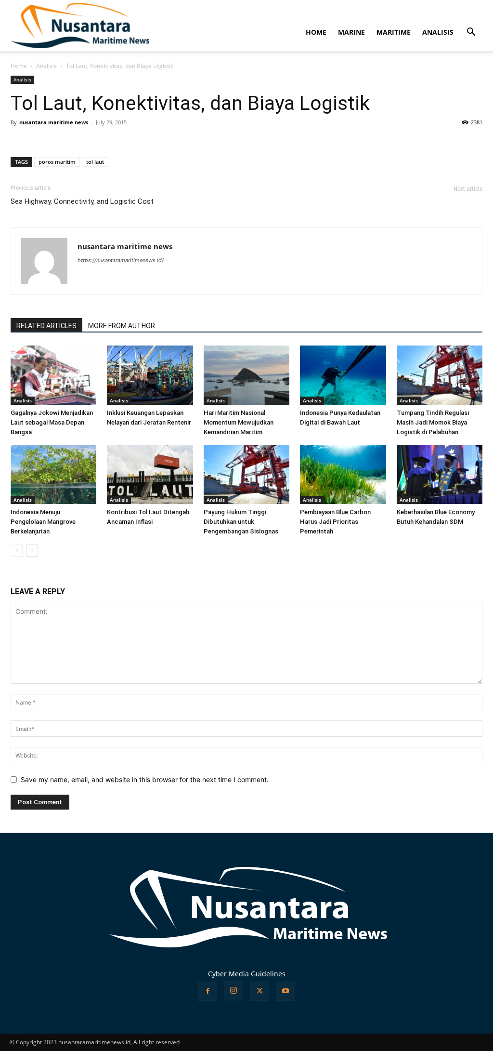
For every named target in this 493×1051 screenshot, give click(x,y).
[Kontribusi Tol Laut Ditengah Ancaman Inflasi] (150, 475)
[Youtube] (285, 991)
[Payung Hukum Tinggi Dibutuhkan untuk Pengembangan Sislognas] (246, 475)
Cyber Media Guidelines (246, 973)
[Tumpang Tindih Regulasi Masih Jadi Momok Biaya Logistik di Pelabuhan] (439, 375)
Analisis (46, 66)
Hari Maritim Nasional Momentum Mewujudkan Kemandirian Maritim (238, 422)
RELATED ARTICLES (46, 326)
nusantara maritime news (53, 122)
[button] (470, 33)
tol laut (95, 161)
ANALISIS (438, 32)
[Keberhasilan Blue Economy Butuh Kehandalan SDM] (439, 475)
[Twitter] (259, 991)
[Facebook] (207, 991)
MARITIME (393, 32)
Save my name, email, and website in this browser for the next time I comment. (145, 779)
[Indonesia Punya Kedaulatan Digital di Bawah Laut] (343, 375)
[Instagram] (233, 990)
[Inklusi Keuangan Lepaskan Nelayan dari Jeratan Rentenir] (150, 375)
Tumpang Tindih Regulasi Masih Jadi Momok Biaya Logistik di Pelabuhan (433, 422)
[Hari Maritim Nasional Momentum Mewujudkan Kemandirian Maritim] (246, 375)
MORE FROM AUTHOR (121, 326)
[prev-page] (17, 551)
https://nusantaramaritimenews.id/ (121, 260)
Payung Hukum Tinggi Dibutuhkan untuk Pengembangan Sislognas (241, 521)
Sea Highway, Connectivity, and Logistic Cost (82, 201)
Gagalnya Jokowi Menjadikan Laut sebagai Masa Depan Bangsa (52, 422)
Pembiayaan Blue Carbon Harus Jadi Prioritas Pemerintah (335, 521)
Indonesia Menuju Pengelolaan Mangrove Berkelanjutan (43, 521)
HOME (316, 32)
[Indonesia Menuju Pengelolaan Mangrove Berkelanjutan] (53, 475)
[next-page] (32, 551)
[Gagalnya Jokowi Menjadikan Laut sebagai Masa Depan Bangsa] (53, 375)
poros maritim (57, 161)
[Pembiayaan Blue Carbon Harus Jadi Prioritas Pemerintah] (343, 475)
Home (19, 66)
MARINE (351, 32)
